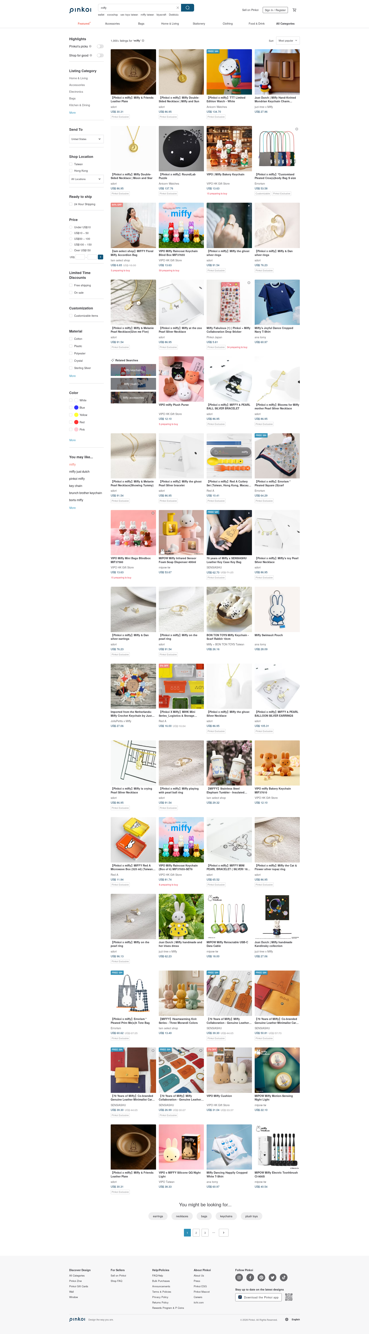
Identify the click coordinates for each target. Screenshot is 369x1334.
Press (197, 1281)
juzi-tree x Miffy (264, 106)
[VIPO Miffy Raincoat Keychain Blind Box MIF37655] (181, 225)
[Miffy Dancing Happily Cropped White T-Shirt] (229, 1147)
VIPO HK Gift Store (218, 183)
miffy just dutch (79, 471)
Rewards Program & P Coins (168, 1308)
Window (73, 1297)
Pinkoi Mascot (202, 1291)
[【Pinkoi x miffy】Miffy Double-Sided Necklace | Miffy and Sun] (181, 72)
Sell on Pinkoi (250, 10)
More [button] (72, 112)
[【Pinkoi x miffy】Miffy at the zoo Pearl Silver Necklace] (181, 302)
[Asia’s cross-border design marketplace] (80, 10)
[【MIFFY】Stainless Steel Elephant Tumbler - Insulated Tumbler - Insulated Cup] (229, 763)
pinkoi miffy (77, 478)
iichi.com (199, 1302)
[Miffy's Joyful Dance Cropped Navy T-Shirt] (277, 302)
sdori (114, 106)
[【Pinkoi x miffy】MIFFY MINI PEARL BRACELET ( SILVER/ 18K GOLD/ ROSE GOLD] (229, 839)
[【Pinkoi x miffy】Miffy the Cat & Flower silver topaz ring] (277, 839)
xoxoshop (112, 14)
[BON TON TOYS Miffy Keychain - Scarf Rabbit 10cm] (229, 609)
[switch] (86, 46)
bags (204, 1216)
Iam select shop (120, 260)
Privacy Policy (160, 1297)
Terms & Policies (161, 1291)
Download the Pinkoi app (261, 1297)
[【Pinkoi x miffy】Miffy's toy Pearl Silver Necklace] (277, 532)
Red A (210, 490)
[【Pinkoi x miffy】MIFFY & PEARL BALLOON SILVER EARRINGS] (277, 686)
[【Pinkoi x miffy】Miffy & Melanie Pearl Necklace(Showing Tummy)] (133, 456)
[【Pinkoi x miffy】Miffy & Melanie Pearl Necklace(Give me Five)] (133, 302)
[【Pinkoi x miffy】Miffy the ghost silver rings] (229, 225)
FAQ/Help (157, 1275)
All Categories (77, 1275)
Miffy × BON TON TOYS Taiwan (225, 644)
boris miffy (76, 500)
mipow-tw (164, 567)
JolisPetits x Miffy (121, 721)
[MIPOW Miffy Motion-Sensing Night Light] (277, 1070)
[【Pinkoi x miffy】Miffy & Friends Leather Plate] (133, 72)
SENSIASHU (214, 567)
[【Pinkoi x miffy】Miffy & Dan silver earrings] (133, 609)
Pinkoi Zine (75, 1281)
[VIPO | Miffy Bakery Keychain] (229, 148)
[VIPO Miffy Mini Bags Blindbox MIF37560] (133, 532)
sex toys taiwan (129, 14)
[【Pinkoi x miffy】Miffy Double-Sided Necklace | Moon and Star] (133, 148)
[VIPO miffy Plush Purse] (181, 379)
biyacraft (161, 14)
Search (187, 8)
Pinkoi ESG (200, 1286)
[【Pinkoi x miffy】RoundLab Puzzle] (181, 148)
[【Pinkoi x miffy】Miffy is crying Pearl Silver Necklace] (133, 763)
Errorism (260, 183)
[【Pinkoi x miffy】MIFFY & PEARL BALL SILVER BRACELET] (229, 379)
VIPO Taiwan (167, 1182)
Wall (71, 1291)
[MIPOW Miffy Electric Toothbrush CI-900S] (277, 1147)
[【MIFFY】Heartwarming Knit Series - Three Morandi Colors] (181, 993)
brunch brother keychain (85, 493)
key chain (75, 485)
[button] (100, 257)
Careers (198, 1297)
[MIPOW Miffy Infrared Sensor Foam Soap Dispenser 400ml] (181, 532)
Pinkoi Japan (214, 337)
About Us (199, 1275)
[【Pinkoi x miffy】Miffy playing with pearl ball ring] (181, 763)
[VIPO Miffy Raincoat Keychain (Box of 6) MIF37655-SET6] (181, 839)
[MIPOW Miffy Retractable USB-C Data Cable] (229, 916)
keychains (226, 1216)
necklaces (182, 1216)
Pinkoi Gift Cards (78, 1286)
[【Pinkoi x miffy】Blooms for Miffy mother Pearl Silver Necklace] (277, 379)
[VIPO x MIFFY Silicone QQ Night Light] (181, 1147)
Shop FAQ (116, 1281)
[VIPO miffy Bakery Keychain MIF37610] (277, 763)
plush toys (251, 1216)
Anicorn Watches (217, 106)
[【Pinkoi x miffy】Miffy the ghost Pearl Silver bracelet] (181, 456)
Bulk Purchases (161, 1281)
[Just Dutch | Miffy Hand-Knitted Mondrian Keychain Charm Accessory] (277, 72)
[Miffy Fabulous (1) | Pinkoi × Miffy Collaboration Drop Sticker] (229, 302)
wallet (101, 14)
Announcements (161, 1286)
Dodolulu (174, 14)
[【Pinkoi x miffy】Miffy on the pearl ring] (181, 609)
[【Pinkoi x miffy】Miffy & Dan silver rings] (277, 225)
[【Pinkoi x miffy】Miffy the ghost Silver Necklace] (229, 686)
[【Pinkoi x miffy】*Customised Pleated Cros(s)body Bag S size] (277, 148)
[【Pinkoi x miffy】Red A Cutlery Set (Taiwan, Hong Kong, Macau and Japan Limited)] (229, 456)
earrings (158, 1216)
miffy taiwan (147, 14)
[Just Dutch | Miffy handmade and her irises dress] (181, 916)
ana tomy (260, 337)
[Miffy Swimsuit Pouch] (277, 609)
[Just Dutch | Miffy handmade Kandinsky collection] (277, 916)
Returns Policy (160, 1302)
